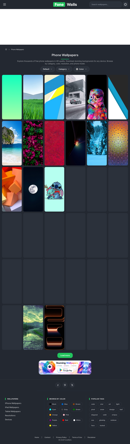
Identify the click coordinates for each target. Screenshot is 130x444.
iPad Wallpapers (12, 407)
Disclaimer (91, 437)
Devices (8, 419)
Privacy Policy (61, 437)
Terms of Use (77, 437)
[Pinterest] (65, 385)
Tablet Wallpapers (13, 411)
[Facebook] (57, 385)
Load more (65, 355)
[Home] (6, 49)
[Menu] (4, 4)
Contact (48, 437)
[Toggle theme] (125, 4)
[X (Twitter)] (72, 385)
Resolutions (10, 415)
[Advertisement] (65, 27)
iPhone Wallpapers (13, 403)
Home (37, 437)
